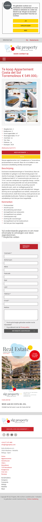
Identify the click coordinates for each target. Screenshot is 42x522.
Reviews (4, 474)
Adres (6, 267)
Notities (6, 307)
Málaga (3, 484)
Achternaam (8, 260)
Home (3, 456)
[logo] (21, 48)
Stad (5, 280)
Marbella (4, 487)
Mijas (3, 489)
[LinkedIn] (15, 434)
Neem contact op (21, 54)
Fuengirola (4, 482)
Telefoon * (7, 294)
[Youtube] (11, 434)
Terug (22, 157)
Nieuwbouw (5, 465)
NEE (25, 30)
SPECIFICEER (26, 26)
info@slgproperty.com (8, 445)
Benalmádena (5, 478)
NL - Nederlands (32, 40)
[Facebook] (3, 434)
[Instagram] (7, 434)
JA (26, 21)
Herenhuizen (5, 461)
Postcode (7, 273)
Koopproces (5, 470)
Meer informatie (20, 152)
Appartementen (6, 458)
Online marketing (32, 499)
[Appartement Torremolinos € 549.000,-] (15, 117)
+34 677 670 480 (6, 442)
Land (5, 287)
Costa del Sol (6, 400)
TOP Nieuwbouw (6, 467)
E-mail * (6, 300)
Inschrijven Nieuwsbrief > (18, 429)
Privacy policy (25, 327)
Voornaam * (8, 253)
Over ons (4, 472)
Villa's (3, 463)
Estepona (4, 480)
